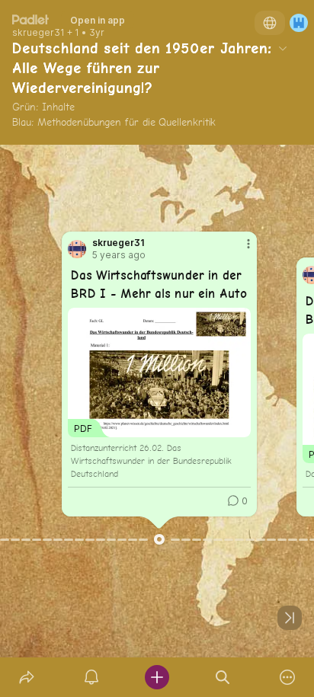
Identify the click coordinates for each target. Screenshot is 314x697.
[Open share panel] (26, 677)
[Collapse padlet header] (282, 48)
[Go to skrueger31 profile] (77, 249)
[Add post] (157, 677)
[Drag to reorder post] (159, 539)
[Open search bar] (222, 677)
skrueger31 (38, 32)
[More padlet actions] (287, 677)
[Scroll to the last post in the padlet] (289, 618)
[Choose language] (270, 23)
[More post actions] (238, 250)
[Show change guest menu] (299, 23)
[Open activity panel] (92, 677)
